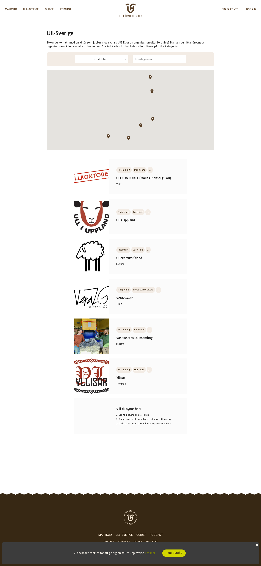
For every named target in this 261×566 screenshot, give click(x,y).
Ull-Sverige (31, 9)
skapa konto (230, 9)
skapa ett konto (141, 414)
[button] (154, 121)
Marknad (11, 9)
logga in (250, 9)
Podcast (65, 9)
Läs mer (150, 552)
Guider (49, 9)
